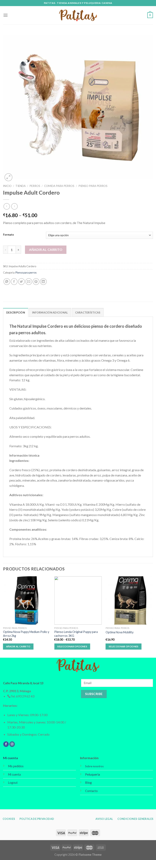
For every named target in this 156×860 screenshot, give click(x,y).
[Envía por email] (28, 281)
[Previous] (3, 616)
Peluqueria (92, 774)
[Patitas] (78, 15)
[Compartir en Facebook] (14, 281)
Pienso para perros (92, 186)
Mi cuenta (10, 758)
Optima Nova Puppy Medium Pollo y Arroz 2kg (26, 633)
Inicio (7, 186)
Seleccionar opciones (72, 646)
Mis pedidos (16, 766)
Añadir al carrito (45, 249)
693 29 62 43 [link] (25, 696)
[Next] (153, 616)
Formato (8, 234)
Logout (13, 782)
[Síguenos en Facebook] (6, 744)
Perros (34, 186)
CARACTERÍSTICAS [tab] (88, 312)
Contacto (91, 791)
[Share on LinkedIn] (43, 281)
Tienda (20, 186)
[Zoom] (8, 177)
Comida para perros (59, 186)
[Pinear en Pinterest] (36, 281)
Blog (88, 782)
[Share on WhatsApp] (6, 281)
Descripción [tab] (15, 312)
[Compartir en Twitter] (21, 281)
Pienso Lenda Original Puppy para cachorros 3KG (76, 633)
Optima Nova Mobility (119, 632)
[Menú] (5, 15)
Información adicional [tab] (50, 312)
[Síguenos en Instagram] (12, 744)
